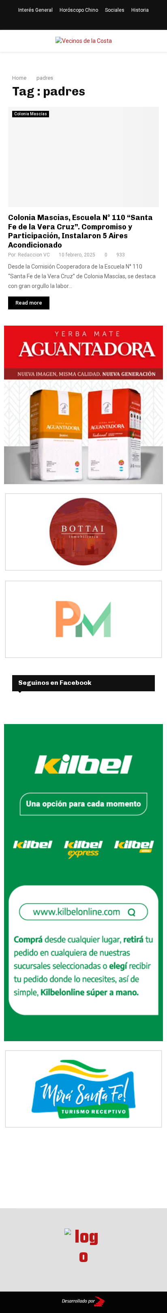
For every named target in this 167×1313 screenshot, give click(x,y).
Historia (140, 10)
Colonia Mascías (30, 114)
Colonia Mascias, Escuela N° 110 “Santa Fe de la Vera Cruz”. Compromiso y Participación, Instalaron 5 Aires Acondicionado (80, 231)
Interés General (35, 10)
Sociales (114, 10)
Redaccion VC (34, 255)
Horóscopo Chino (79, 10)
